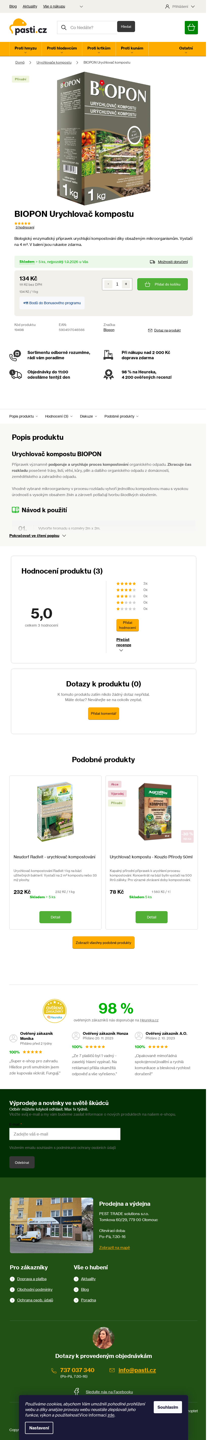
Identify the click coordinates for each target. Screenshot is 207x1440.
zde (111, 1415)
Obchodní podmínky (35, 1289)
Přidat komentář (103, 713)
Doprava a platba (31, 1278)
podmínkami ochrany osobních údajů (86, 1147)
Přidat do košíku (167, 284)
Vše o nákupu (54, 6)
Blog (13, 6)
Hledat (126, 26)
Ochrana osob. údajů (35, 1300)
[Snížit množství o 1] (108, 284)
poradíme (54, 357)
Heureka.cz (149, 1020)
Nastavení (39, 1427)
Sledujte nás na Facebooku (109, 1392)
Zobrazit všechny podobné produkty (103, 943)
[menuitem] (26, 49)
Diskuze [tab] (86, 416)
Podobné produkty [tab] (119, 416)
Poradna (88, 1300)
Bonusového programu (62, 303)
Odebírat (22, 1163)
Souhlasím (168, 1407)
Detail (55, 917)
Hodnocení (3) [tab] (56, 416)
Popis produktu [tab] (21, 416)
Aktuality (30, 6)
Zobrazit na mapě (114, 1247)
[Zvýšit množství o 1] (126, 284)
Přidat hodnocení (127, 625)
